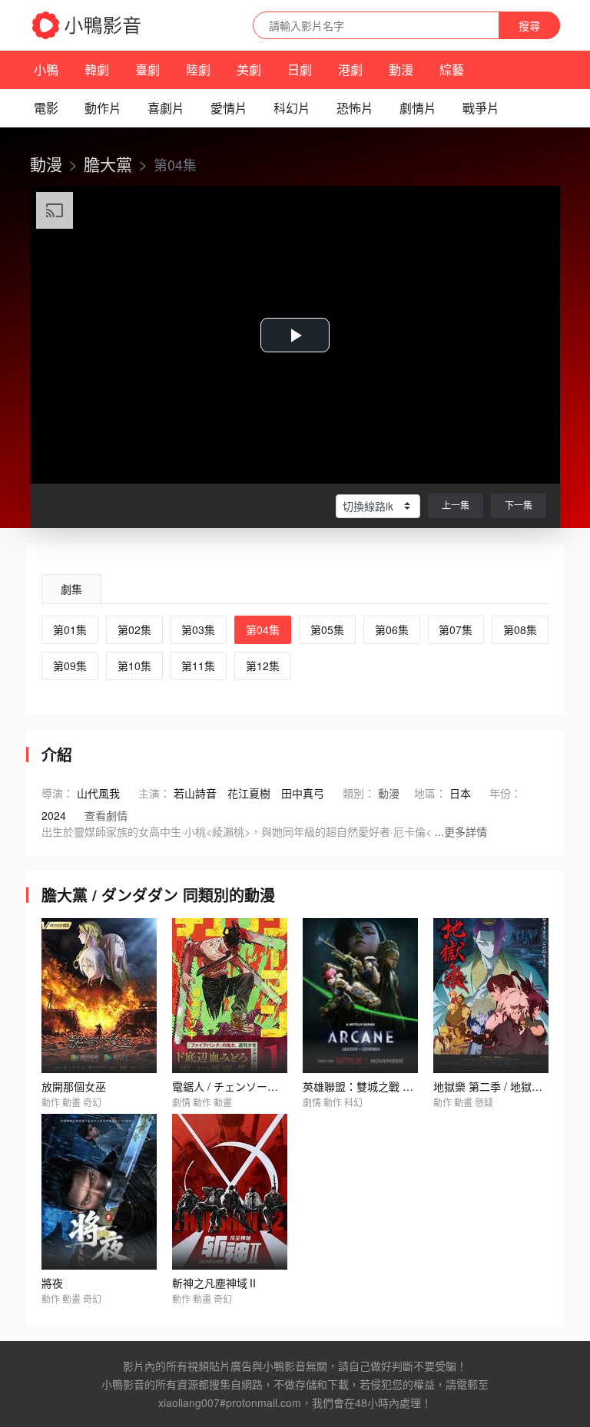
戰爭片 (480, 108)
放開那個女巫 (73, 1086)
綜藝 (451, 69)
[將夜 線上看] (99, 1192)
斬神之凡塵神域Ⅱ (215, 1282)
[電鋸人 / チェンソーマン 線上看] (229, 996)
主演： (154, 793)
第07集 (455, 629)
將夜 (52, 1282)
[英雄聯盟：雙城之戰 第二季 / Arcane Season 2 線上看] (360, 996)
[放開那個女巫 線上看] (99, 996)
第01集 (70, 629)
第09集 (70, 665)
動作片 (103, 108)
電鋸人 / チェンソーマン (230, 1086)
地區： (430, 793)
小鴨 (46, 69)
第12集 (263, 665)
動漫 (401, 69)
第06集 (392, 629)
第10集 (134, 665)
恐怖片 (354, 108)
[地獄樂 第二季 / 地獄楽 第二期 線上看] (491, 996)
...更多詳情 (461, 831)
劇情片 (417, 108)
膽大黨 (108, 163)
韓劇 (97, 69)
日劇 (299, 69)
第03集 (198, 629)
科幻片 (291, 108)
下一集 (518, 504)
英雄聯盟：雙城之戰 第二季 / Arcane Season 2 (415, 1086)
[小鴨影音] (87, 25)
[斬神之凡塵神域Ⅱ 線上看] (229, 1192)
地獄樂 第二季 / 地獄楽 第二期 (505, 1086)
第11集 (198, 665)
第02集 (134, 629)
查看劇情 (106, 815)
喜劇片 (166, 108)
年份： (505, 793)
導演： (57, 793)
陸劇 (198, 69)
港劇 (350, 69)
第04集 (263, 629)
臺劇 (147, 69)
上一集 (455, 504)
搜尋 (529, 25)
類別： (359, 793)
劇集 (71, 588)
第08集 (520, 629)
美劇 (249, 69)
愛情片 (228, 108)
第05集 (327, 629)
